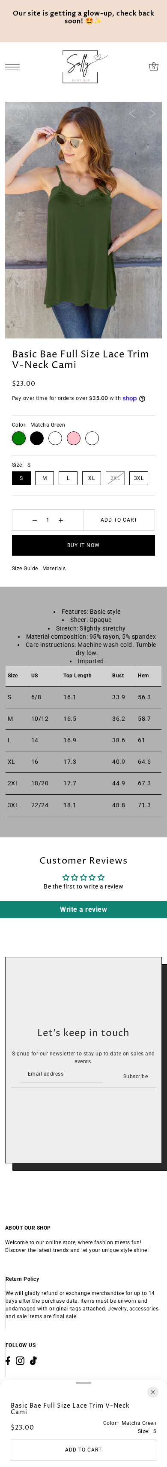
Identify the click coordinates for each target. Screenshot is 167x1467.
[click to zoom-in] (18, 115)
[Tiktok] (33, 1360)
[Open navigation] (14, 67)
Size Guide (25, 569)
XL (91, 478)
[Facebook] (8, 1360)
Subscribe (135, 1076)
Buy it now (83, 545)
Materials (54, 569)
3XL (139, 478)
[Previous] (132, 113)
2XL (115, 478)
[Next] (152, 113)
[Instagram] (20, 1360)
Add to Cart (119, 520)
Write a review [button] (83, 909)
